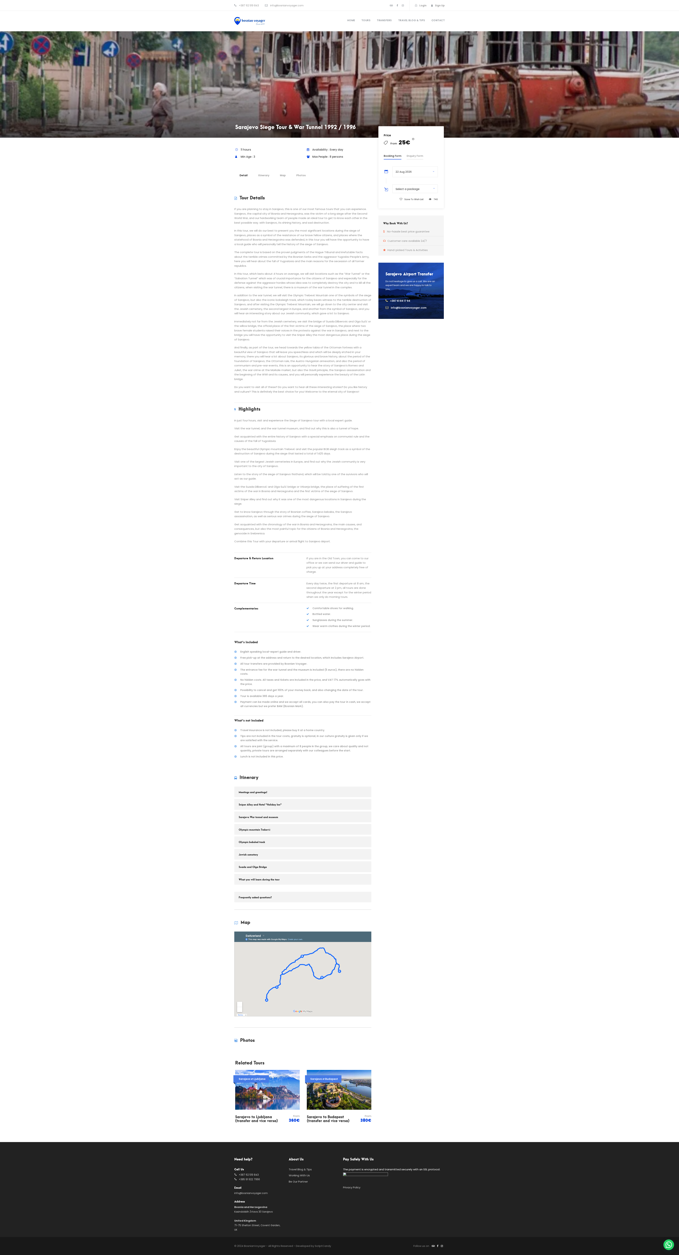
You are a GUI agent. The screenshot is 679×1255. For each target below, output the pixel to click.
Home (351, 20)
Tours (366, 20)
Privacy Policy (351, 1187)
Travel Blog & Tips (411, 20)
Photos (301, 175)
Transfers (384, 20)
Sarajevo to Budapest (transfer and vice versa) (328, 1118)
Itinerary (263, 175)
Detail (244, 175)
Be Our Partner (298, 1181)
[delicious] (391, 5)
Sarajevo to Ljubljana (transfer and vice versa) (256, 1118)
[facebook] (397, 5)
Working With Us (299, 1175)
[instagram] (403, 5)
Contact (438, 20)
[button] (668, 1244)
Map (283, 175)
